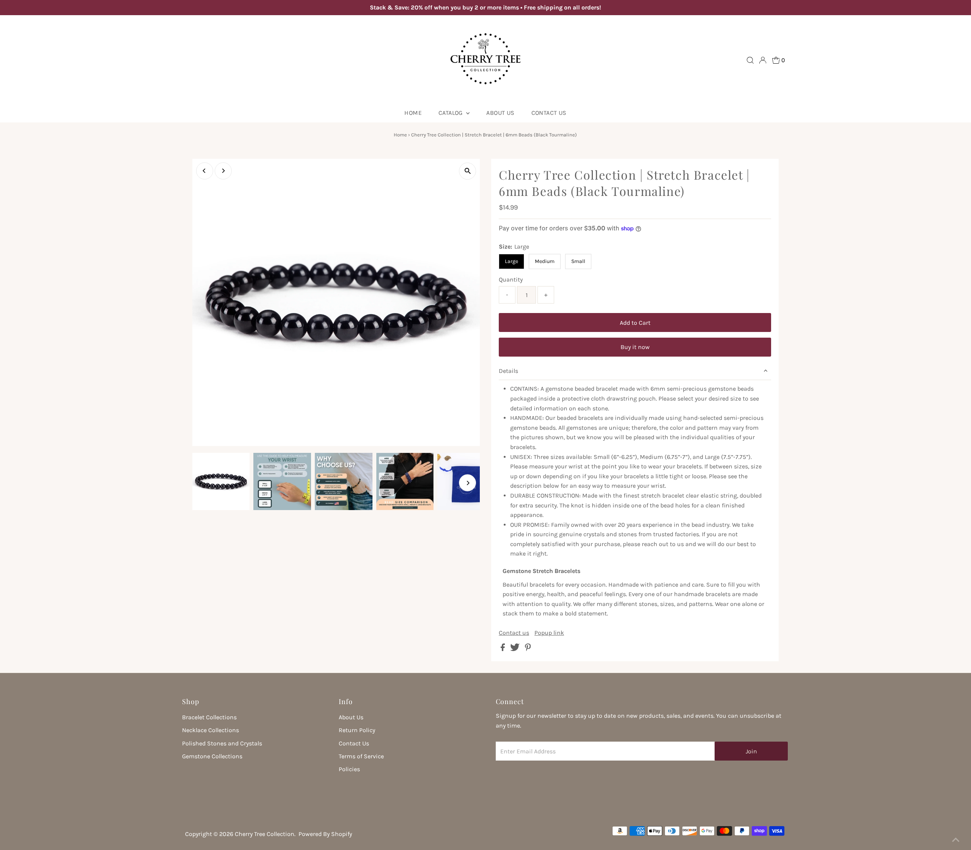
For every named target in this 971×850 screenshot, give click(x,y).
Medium (545, 261)
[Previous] (204, 170)
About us (500, 112)
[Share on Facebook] (503, 649)
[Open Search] (750, 60)
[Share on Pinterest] (528, 649)
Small (578, 261)
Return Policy (357, 730)
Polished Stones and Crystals (222, 743)
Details (508, 370)
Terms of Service (361, 756)
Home (413, 112)
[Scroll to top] (955, 834)
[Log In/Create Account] (762, 60)
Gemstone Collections (212, 756)
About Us (351, 717)
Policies (349, 769)
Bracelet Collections (209, 717)
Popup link (549, 633)
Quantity (511, 279)
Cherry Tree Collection (264, 833)
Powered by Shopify (325, 833)
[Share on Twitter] (515, 649)
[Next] (223, 170)
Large (511, 261)
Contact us (514, 633)
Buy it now (635, 347)
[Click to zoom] (467, 171)
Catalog (451, 112)
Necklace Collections (210, 730)
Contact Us (549, 112)
